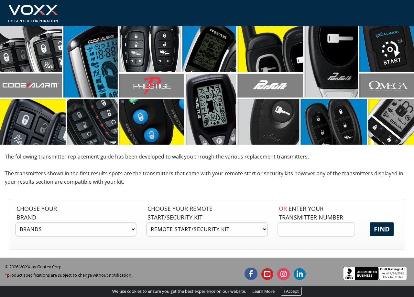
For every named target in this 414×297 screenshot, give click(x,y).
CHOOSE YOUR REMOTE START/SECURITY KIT (179, 213)
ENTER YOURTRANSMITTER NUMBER (311, 213)
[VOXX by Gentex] (32, 12)
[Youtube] (267, 274)
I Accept (291, 291)
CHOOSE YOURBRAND (36, 213)
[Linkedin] (300, 274)
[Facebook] (251, 274)
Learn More (263, 291)
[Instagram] (283, 274)
